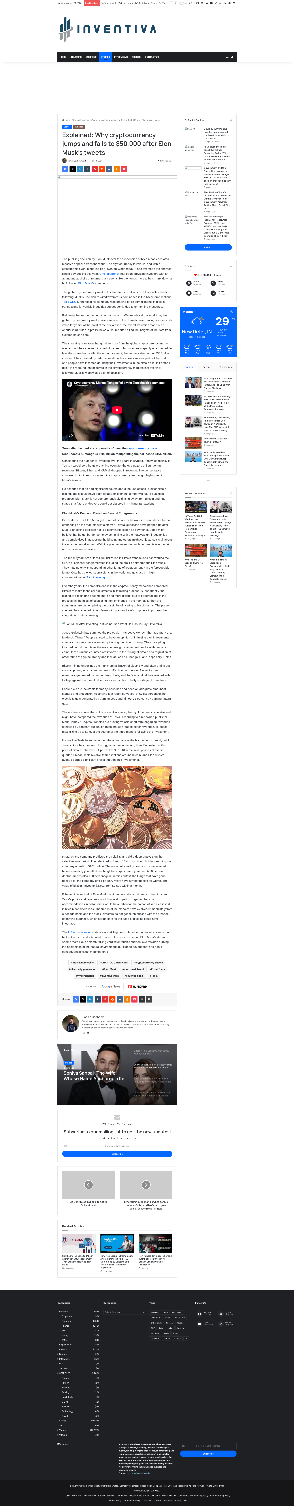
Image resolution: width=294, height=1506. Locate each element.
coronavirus (177, 1312)
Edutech (66, 1378)
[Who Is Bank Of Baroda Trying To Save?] (193, 443)
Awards (157, 1500)
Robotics (66, 1406)
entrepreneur (156, 1323)
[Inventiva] (106, 29)
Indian (170, 1328)
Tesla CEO (69, 301)
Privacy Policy (89, 1495)
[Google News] (111, 986)
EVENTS (63, 1349)
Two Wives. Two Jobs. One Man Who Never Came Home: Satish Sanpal (95, 1080)
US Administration (80, 932)
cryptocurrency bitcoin (143, 448)
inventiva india (110, 975)
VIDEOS (63, 1435)
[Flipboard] (137, 986)
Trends (136, 57)
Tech (61, 1425)
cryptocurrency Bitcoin (149, 962)
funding (180, 1323)
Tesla (154, 975)
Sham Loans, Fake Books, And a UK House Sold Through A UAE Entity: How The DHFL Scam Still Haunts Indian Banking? (159, 3)
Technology (68, 1411)
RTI (61, 1363)
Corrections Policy (131, 1500)
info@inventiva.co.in (140, 1473)
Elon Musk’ (85, 283)
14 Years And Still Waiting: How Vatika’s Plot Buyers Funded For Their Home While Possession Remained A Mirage (217, 403)
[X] (84, 1033)
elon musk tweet (134, 969)
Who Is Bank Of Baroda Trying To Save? (194, 563)
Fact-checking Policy (220, 1495)
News (175, 1333)
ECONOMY (180, 1317)
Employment (65, 1344)
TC (186, 1338)
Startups (76, 57)
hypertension (86, 975)
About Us (76, 1495)
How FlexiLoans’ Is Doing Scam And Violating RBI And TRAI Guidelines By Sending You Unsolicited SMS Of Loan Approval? (116, 1261)
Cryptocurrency (109, 273)
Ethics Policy (115, 1500)
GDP (64, 1330)
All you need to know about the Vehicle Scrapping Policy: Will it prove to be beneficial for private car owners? (217, 153)
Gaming (65, 1392)
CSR (68, 1495)
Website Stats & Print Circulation (144, 1495)
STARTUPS (64, 1373)
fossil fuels (158, 969)
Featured (63, 1354)
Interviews (121, 57)
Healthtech (67, 1397)
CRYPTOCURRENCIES (114, 962)
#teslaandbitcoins (83, 962)
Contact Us (152, 57)
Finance (65, 1325)
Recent (206, 367)
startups (177, 1338)
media (166, 1333)
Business (91, 57)
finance (169, 1323)
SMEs (64, 1340)
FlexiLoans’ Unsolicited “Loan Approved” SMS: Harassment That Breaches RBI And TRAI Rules (77, 1260)
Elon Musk (110, 969)
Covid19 (167, 1317)
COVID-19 (155, 1317)
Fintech (65, 1382)
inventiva (181, 1328)
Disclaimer (147, 1500)
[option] (117, 1074)
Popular (189, 367)
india (161, 1328)
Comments (226, 367)
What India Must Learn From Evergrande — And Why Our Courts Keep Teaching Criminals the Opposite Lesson (216, 459)
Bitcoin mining (96, 577)
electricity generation (83, 969)
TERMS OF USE (169, 1495)
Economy (66, 1321)
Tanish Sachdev (75, 161)
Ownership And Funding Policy (193, 1495)
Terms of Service (106, 1495)
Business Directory (172, 1500)
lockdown (155, 1333)
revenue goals (134, 975)
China (165, 1312)
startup (167, 1338)
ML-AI (65, 1401)
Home (63, 57)
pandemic (155, 1338)
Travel (65, 1416)
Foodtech (66, 1387)
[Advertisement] (147, 87)
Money (65, 1335)
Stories (105, 57)
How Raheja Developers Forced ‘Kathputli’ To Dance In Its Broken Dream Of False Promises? (155, 1260)
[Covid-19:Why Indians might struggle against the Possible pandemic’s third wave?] (193, 133)
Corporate (67, 1316)
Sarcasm (63, 1368)
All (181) (208, 247)
